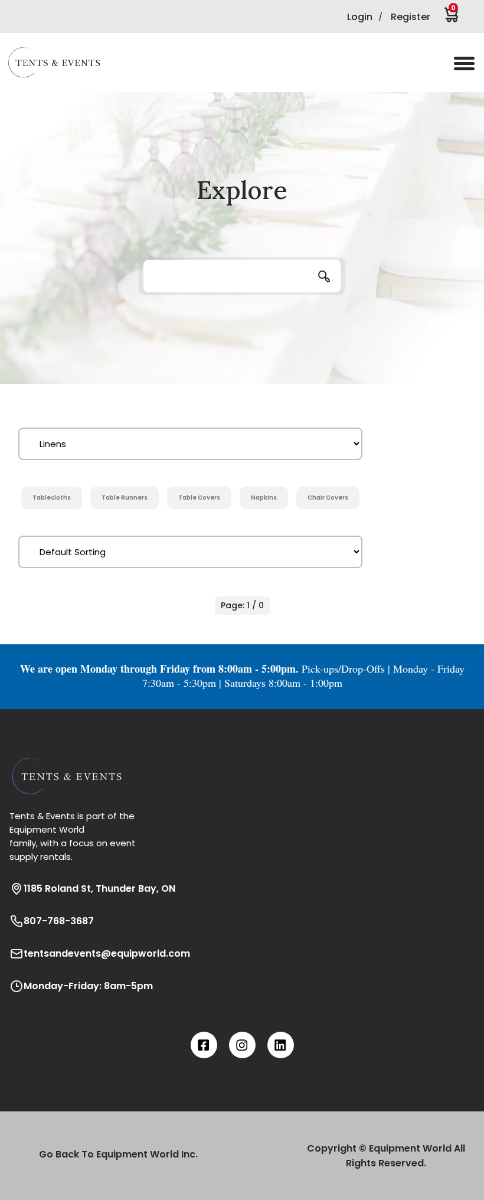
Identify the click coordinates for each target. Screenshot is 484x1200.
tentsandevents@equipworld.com (107, 953)
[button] (62, 62)
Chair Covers (328, 497)
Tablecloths (51, 497)
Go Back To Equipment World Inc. (118, 1154)
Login (359, 17)
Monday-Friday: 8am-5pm (88, 986)
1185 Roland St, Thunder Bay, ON (99, 888)
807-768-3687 (59, 921)
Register (410, 17)
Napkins (264, 497)
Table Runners (125, 497)
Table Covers (199, 497)
